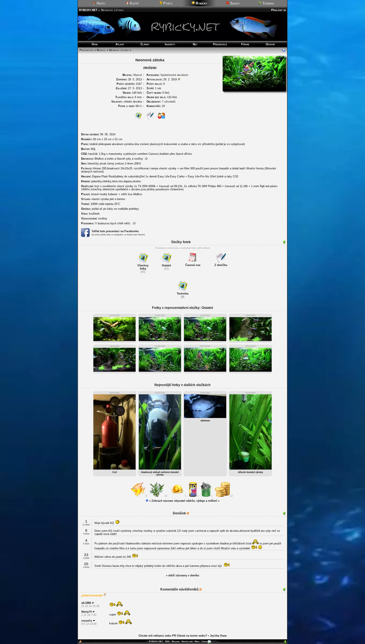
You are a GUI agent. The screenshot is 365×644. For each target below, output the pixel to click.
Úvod (95, 44)
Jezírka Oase (218, 635)
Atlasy (120, 44)
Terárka (268, 3)
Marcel (101, 50)
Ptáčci (167, 3)
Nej (195, 44)
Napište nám (187, 641)
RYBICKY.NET (88, 10)
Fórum (245, 44)
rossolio (86, 620)
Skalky (234, 3)
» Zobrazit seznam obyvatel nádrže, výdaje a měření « (183, 500)
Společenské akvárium (174, 75)
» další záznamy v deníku (182, 575)
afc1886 (86, 602)
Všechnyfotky (142, 267)
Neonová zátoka (119, 50)
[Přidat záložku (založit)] (80, 642)
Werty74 (86, 611)
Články (144, 44)
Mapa (197, 641)
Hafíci (100, 3)
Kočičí (134, 3)
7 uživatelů (168, 101)
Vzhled (205, 641)
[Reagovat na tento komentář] (93, 602)
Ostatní (270, 44)
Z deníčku (220, 265)
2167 (129, 83)
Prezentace (220, 44)
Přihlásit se (278, 10)
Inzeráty (170, 44)
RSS (167, 641)
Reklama (176, 641)
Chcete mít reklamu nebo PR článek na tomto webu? (173, 635)
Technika (182, 293)
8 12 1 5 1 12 (190, 495)
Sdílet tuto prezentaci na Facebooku (115, 231)
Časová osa (192, 265)
